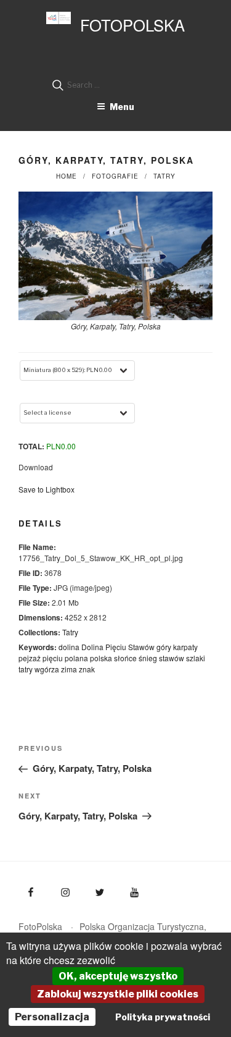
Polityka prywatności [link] (162, 1017)
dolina (69, 646)
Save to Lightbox (46, 489)
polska (101, 658)
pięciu (53, 658)
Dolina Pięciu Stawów (118, 646)
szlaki (195, 658)
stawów (171, 658)
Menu (122, 106)
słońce (125, 658)
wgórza (46, 669)
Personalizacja (52, 1017)
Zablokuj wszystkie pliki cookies (117, 994)
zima (69, 669)
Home (66, 176)
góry (163, 646)
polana (76, 658)
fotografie (115, 176)
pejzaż (29, 658)
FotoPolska (132, 25)
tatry (25, 669)
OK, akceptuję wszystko (118, 976)
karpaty (185, 646)
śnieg (148, 658)
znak (87, 669)
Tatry (164, 176)
